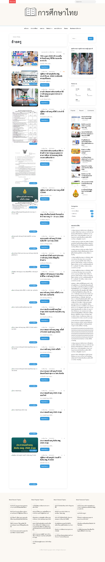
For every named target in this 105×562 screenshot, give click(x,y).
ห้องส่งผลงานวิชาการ (75, 28)
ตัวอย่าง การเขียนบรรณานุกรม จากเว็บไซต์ (85, 151)
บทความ (42, 28)
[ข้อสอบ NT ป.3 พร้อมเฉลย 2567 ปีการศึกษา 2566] (75, 168)
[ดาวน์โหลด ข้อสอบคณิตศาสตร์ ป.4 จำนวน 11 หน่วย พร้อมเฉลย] (75, 160)
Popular (73, 110)
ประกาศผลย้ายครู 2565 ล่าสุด (51, 412)
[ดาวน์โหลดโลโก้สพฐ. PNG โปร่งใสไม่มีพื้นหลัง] (75, 193)
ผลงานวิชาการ (58, 28)
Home (14, 37)
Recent (81, 110)
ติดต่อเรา (49, 28)
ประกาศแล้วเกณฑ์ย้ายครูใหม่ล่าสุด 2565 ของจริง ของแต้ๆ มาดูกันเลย (52, 311)
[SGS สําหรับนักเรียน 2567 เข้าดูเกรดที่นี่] (75, 119)
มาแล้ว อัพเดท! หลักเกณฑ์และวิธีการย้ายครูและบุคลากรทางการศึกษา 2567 (51, 94)
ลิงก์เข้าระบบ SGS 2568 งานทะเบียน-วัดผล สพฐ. (86, 125)
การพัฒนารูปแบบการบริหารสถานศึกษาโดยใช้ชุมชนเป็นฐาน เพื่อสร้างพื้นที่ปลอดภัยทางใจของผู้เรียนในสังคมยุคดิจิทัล (82, 251)
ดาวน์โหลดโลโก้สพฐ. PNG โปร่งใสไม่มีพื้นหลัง (86, 191)
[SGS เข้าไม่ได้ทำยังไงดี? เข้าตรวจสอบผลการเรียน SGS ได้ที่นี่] (75, 134)
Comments (91, 110)
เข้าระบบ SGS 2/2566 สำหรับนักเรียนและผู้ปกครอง (87, 183)
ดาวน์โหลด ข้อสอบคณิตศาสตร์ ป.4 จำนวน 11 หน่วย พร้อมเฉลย (87, 159)
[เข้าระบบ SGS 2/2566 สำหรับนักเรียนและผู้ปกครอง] (75, 184)
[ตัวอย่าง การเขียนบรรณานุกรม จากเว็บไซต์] (75, 151)
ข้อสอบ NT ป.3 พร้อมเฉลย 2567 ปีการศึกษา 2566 (87, 167)
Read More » (44, 67)
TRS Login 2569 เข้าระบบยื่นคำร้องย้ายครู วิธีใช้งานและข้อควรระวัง (51, 58)
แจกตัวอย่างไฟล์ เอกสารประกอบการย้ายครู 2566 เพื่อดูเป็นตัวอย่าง (51, 257)
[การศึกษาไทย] (52, 12)
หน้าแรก (26, 28)
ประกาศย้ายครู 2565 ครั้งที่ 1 (50, 349)
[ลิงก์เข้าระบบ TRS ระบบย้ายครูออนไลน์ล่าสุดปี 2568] (75, 175)
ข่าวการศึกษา (34, 28)
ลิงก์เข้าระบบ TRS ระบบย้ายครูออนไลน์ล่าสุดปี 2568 (86, 175)
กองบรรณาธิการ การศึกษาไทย (47, 52)
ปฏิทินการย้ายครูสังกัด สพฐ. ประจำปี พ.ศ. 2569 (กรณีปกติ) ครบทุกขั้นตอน (51, 76)
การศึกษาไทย (44, 71)
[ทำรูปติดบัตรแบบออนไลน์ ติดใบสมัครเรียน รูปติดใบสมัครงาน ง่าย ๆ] (75, 142)
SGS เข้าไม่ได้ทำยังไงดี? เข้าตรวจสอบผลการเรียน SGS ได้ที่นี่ (87, 133)
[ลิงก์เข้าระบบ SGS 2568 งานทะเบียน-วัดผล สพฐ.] (75, 126)
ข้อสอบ (66, 28)
